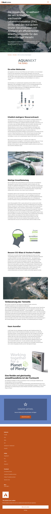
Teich (5, 461)
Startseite (10, 54)
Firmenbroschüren (8, 471)
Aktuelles (15, 54)
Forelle (5, 434)
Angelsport (6, 455)
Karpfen (5, 448)
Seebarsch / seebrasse (9, 445)
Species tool (7, 479)
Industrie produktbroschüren (10, 474)
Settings (25, 510)
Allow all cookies (25, 507)
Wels (5, 440)
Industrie (6, 432)
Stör (5, 437)
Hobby (5, 453)
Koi (4, 458)
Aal (4, 443)
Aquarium (6, 464)
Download (6, 469)
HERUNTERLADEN (26, 417)
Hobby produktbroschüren (9, 477)
